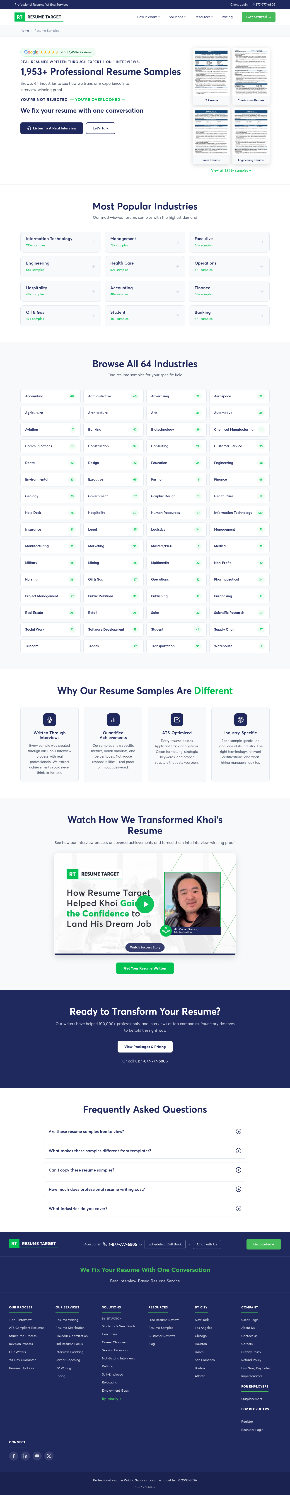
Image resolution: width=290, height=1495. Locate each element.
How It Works (148, 17)
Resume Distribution (70, 1328)
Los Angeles (203, 1328)
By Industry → (111, 1399)
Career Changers (114, 1342)
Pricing (227, 17)
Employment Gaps (115, 1390)
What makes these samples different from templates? (100, 1150)
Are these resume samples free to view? (86, 1131)
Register (247, 1422)
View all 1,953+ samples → (231, 170)
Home (24, 31)
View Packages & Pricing (145, 1046)
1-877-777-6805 (264, 4)
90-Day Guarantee (22, 1360)
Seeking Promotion (115, 1350)
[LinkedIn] (25, 1456)
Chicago (201, 1336)
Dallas (199, 1352)
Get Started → (258, 17)
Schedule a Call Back (165, 1244)
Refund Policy (251, 1360)
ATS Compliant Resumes (26, 1328)
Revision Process (21, 1344)
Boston (200, 1368)
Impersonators (251, 1376)
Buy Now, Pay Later (255, 1368)
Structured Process (22, 1336)
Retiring (107, 1366)
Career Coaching (68, 1360)
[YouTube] (37, 1456)
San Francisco (205, 1360)
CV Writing (63, 1368)
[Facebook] (13, 1456)
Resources (204, 17)
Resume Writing (67, 1320)
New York (202, 1320)
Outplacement (251, 1399)
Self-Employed (112, 1374)
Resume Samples (160, 1328)
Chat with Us (207, 1244)
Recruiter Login (252, 1430)
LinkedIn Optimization (72, 1336)
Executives (109, 1334)
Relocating (109, 1382)
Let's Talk (101, 128)
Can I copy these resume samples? (81, 1170)
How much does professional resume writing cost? (97, 1189)
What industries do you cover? (78, 1208)
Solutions (177, 17)
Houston (201, 1344)
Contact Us (249, 1336)
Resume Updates (21, 1368)
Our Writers (17, 1352)
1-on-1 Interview (20, 1320)
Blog (151, 1344)
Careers (247, 1344)
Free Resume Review (163, 1320)
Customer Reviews (161, 1336)
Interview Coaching (69, 1352)
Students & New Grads (118, 1326)
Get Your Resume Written (145, 968)
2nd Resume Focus (69, 1344)
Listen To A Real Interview (54, 128)
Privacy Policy (251, 1352)
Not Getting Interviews (118, 1358)
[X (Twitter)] (48, 1456)
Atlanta (200, 1376)
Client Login (239, 4)
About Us (248, 1328)
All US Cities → (207, 1381)
